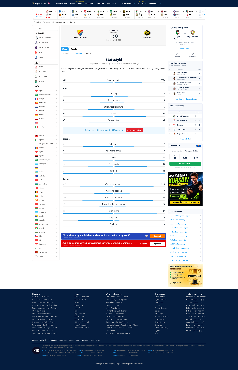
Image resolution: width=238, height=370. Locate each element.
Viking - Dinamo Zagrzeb (115, 317)
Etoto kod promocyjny (194, 325)
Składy (88, 53)
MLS (156, 334)
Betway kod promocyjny (195, 328)
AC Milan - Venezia (39, 311)
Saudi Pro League (81, 325)
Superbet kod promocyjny (196, 297)
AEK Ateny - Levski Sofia (115, 314)
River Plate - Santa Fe (114, 302)
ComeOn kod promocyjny (195, 322)
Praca (71, 340)
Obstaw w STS (185, 164)
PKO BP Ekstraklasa (81, 297)
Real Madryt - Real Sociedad (117, 297)
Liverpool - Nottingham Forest (43, 322)
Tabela (74, 49)
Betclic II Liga (79, 319)
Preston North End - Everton (116, 311)
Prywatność (53, 340)
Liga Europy (159, 302)
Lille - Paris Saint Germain (41, 314)
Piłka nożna (41, 22)
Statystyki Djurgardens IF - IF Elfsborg (61, 22)
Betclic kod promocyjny (195, 308)
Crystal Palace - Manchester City (44, 317)
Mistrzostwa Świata (81, 328)
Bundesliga (78, 305)
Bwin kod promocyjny (194, 331)
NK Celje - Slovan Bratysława (117, 319)
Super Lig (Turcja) (161, 328)
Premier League (80, 300)
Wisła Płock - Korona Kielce (42, 302)
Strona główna (34, 22)
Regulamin (63, 340)
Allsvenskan (113, 31)
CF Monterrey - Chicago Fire (116, 300)
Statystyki (77, 53)
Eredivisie (158, 325)
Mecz (64, 49)
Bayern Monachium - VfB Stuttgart (44, 308)
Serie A (77, 308)
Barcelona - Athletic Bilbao (42, 300)
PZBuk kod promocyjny (194, 319)
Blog (77, 340)
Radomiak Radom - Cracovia (42, 319)
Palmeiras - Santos (113, 305)
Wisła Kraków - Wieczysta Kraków (44, 328)
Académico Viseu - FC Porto (42, 331)
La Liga (76, 302)
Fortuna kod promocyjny (195, 300)
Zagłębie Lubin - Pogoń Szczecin (44, 334)
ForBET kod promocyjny (195, 305)
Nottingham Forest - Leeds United (118, 334)
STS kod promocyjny (194, 302)
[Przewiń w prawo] (203, 14)
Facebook (85, 340)
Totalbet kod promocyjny (195, 317)
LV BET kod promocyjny (195, 314)
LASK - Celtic (111, 331)
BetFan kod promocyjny (195, 311)
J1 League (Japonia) (81, 322)
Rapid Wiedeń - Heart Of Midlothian (119, 328)
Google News (95, 340)
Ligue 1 (77, 311)
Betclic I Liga (79, 317)
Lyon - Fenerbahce (113, 308)
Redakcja (43, 340)
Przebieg (65, 53)
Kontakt (35, 340)
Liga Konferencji (160, 300)
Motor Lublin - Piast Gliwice (42, 325)
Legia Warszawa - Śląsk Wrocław (44, 305)
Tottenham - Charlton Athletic (117, 322)
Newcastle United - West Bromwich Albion (122, 325)
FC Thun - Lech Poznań (40, 297)
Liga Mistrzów (79, 314)
